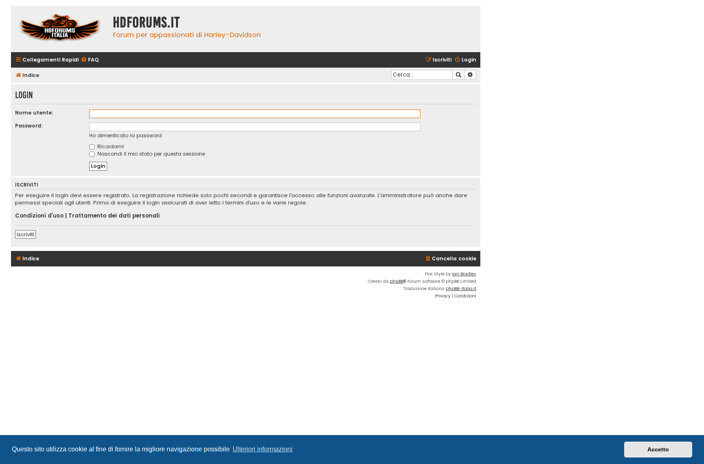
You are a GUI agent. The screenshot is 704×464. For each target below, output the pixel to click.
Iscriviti (25, 234)
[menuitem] (90, 60)
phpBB (396, 281)
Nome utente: (34, 112)
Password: (29, 125)
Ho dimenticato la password (125, 135)
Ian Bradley (464, 274)
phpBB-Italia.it (461, 289)
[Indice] (60, 29)
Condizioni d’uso (39, 216)
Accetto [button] (658, 449)
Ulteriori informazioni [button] (263, 449)
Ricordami (110, 146)
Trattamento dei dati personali (114, 216)
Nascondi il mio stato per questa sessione (150, 153)
